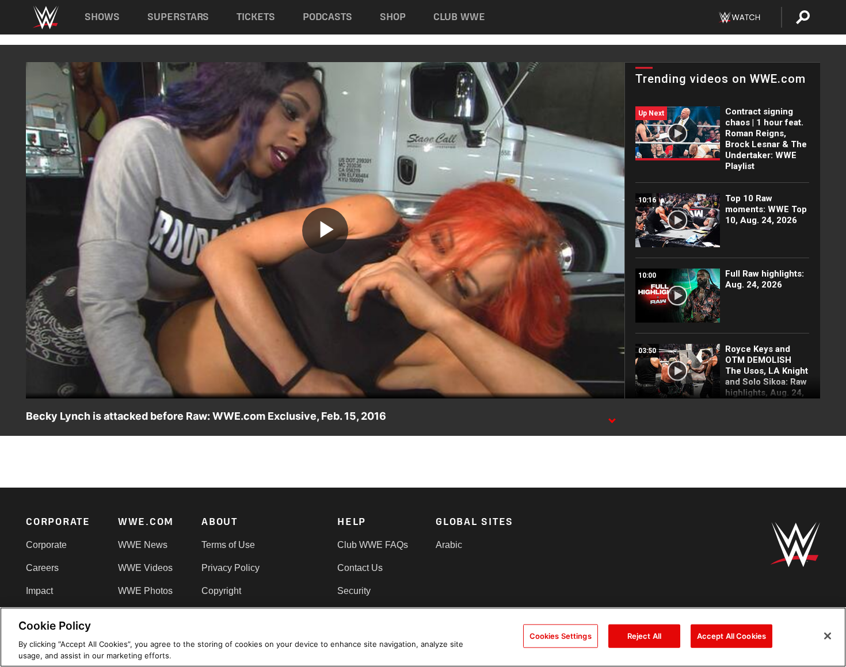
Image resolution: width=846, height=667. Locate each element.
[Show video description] (611, 417)
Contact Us (360, 568)
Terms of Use (228, 545)
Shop (393, 17)
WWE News (142, 545)
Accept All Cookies (731, 636)
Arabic (449, 545)
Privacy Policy (230, 568)
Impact (39, 591)
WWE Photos (145, 591)
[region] (423, 637)
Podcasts (327, 17)
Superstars (178, 17)
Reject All (644, 636)
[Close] (827, 636)
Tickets (256, 17)
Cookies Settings (560, 636)
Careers (42, 568)
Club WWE (459, 17)
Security (354, 591)
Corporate (46, 545)
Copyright (221, 591)
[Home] (45, 17)
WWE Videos (145, 568)
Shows (102, 17)
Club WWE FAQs (372, 545)
